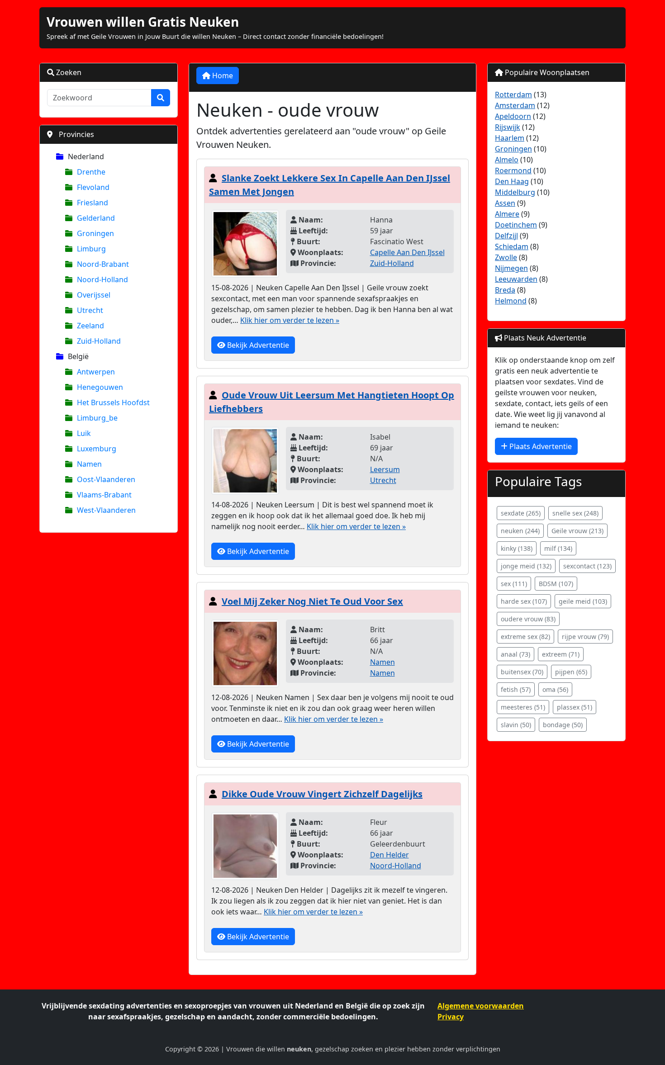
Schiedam (511, 246)
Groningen (95, 233)
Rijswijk (507, 127)
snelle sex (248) (575, 513)
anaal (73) (515, 654)
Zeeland (90, 326)
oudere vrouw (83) (528, 619)
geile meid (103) (583, 601)
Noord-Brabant (103, 264)
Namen (89, 464)
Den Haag (512, 181)
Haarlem (509, 138)
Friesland (92, 203)
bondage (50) (563, 724)
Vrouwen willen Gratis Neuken (143, 21)
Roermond (513, 170)
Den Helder (389, 855)
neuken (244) (520, 530)
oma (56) (555, 689)
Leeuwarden (516, 279)
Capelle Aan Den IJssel (407, 252)
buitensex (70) (522, 671)
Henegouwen (100, 387)
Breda (505, 290)
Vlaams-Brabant (104, 495)
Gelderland (96, 218)
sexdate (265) (521, 513)
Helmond (511, 301)
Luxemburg (96, 449)
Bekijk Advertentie (257, 345)
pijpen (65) (571, 671)
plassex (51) (574, 707)
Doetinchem (516, 225)
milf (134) (558, 548)
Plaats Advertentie (540, 446)
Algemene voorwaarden (480, 1006)
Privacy (450, 1017)
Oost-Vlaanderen (106, 479)
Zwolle (506, 257)
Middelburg (515, 192)
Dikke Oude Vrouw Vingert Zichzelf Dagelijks (322, 794)
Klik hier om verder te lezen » (289, 320)
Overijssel (93, 295)
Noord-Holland (102, 279)
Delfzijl (506, 236)
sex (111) (514, 583)
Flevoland (93, 187)
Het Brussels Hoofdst (113, 402)
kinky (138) (516, 548)
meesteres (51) (523, 707)
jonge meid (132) (526, 566)
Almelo (506, 160)
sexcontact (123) (587, 566)
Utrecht (90, 310)
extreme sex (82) (525, 636)
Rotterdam (513, 94)
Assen (505, 203)
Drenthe (91, 172)
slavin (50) (516, 724)
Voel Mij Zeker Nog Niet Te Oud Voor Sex (312, 601)
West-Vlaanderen (106, 510)
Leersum (385, 469)
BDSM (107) (556, 583)
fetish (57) (516, 689)
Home (221, 75)
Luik (84, 433)
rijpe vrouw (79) (585, 636)
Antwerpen (96, 372)
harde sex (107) (524, 601)
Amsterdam (515, 105)
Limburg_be (97, 418)
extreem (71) (561, 654)
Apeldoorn (513, 116)
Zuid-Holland (99, 341)
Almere (507, 214)
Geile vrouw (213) (577, 530)
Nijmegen (511, 268)
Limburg (91, 249)
